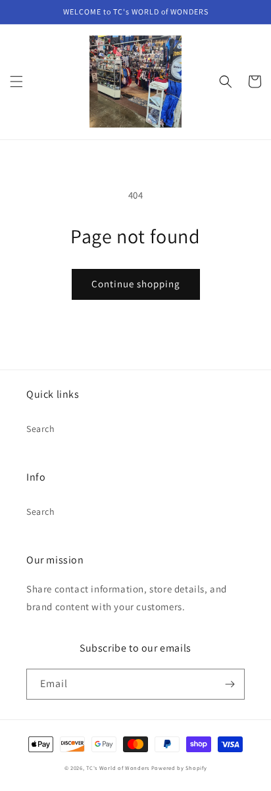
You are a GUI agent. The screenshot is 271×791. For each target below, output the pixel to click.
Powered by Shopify (179, 767)
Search (40, 429)
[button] (16, 81)
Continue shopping (135, 283)
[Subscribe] (229, 684)
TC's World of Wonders (117, 767)
